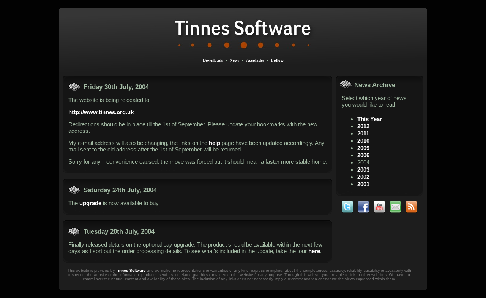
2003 (363, 169)
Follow (277, 60)
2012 (363, 126)
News (234, 60)
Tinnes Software (131, 270)
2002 (363, 177)
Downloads (213, 60)
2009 (363, 148)
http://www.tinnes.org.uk (101, 112)
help (214, 143)
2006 (363, 155)
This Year (369, 119)
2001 (363, 184)
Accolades (255, 60)
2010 (363, 140)
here (314, 251)
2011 (363, 133)
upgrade (90, 203)
